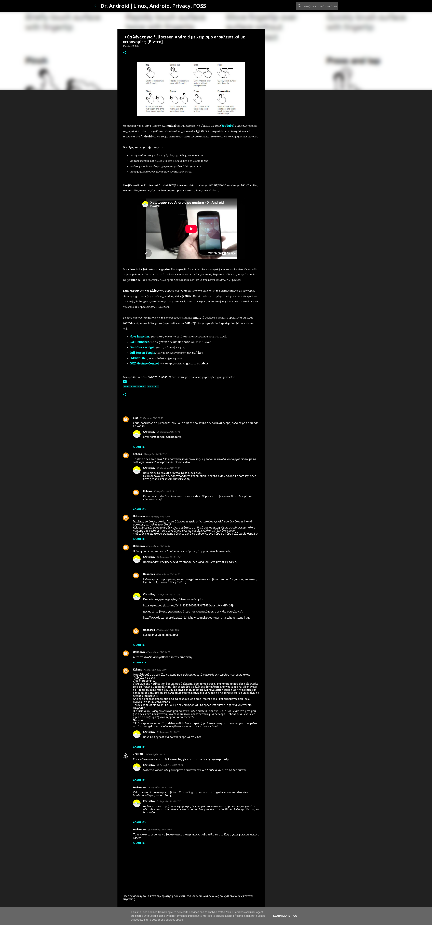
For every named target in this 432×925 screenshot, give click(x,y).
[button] (125, 53)
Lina (135, 417)
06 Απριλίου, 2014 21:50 (159, 787)
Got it (297, 915)
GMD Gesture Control (144, 363)
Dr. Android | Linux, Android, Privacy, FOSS (153, 6)
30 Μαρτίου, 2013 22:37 (168, 468)
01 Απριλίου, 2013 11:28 (168, 594)
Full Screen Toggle (142, 352)
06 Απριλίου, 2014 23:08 (159, 829)
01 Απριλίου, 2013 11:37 (168, 630)
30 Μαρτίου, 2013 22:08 (151, 418)
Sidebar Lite (138, 358)
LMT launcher (139, 342)
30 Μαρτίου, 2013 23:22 (165, 491)
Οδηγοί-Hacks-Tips (134, 387)
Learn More (281, 915)
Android (152, 387)
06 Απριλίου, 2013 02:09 (168, 732)
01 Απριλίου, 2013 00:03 (158, 516)
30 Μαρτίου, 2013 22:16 (168, 432)
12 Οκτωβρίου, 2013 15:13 (157, 754)
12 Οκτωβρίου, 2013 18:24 (170, 765)
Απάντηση (139, 447)
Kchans (137, 454)
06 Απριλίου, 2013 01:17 (155, 669)
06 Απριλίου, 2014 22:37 (168, 801)
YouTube (227, 125)
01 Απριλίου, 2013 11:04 (158, 546)
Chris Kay (149, 431)
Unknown (139, 516)
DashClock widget (142, 347)
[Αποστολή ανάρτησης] (125, 383)
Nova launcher (139, 336)
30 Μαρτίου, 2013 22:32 (154, 454)
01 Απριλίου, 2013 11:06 (168, 557)
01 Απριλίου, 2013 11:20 (168, 574)
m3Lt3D (138, 754)
